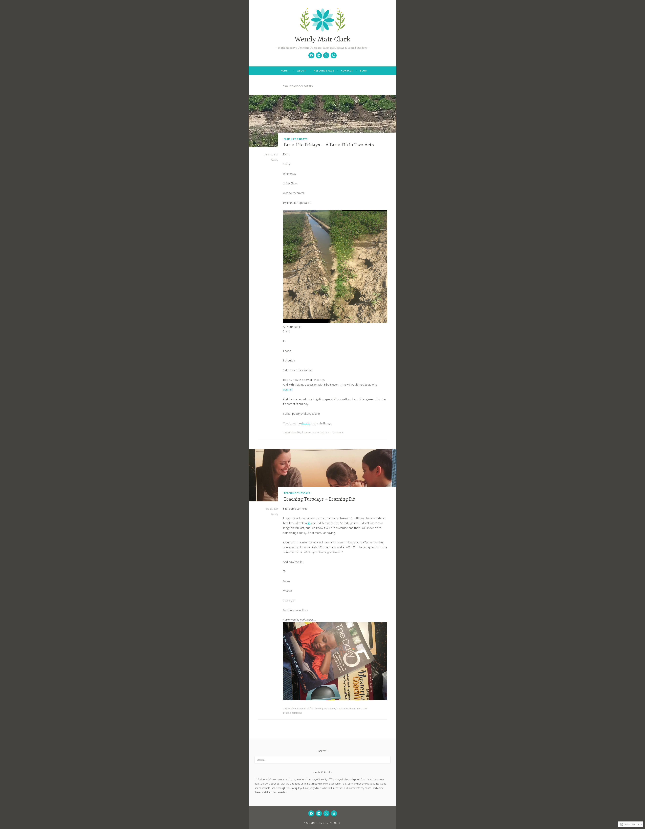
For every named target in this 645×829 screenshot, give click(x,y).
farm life (295, 432)
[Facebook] (311, 55)
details (305, 423)
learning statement (325, 708)
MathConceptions (345, 708)
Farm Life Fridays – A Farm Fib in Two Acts (329, 145)
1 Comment (338, 432)
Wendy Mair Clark (322, 40)
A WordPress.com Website (322, 822)
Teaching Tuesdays (297, 493)
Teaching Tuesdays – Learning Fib (319, 499)
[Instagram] (333, 55)
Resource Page (324, 70)
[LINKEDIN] (318, 813)
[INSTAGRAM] (334, 813)
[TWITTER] (326, 813)
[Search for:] (322, 759)
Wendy (274, 160)
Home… (285, 70)
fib (308, 523)
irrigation (325, 432)
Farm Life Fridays (295, 139)
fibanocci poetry (310, 432)
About (302, 70)
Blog (363, 70)
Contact (347, 70)
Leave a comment (292, 713)
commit (287, 389)
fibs (312, 708)
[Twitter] (326, 55)
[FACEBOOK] (311, 813)
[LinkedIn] (318, 55)
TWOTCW (362, 708)
